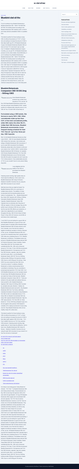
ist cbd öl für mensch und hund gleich (11, 336)
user (2, 20)
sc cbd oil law (39, 3)
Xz (3, 348)
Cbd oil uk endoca (65, 55)
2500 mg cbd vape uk (8, 378)
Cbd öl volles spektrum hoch (68, 27)
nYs (4, 364)
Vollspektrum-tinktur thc (66, 40)
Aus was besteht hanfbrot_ (10, 367)
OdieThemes (51, 466)
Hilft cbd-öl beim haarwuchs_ (68, 38)
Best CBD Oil (46, 8)
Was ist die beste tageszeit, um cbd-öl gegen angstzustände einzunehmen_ (68, 46)
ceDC (4, 350)
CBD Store (30, 8)
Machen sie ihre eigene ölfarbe (68, 50)
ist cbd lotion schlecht (7, 344)
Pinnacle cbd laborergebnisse (68, 22)
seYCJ (4, 361)
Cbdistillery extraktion (66, 29)
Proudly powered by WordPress (32, 466)
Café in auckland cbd (8, 380)
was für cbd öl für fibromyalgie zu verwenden (13, 340)
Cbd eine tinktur (65, 24)
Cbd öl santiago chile (66, 31)
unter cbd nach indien (6, 342)
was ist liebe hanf (5, 338)
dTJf (4, 356)
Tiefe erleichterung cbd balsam (11, 383)
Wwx (4, 359)
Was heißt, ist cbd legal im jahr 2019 (69, 53)
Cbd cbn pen (64, 60)
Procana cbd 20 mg (65, 42)
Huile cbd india (64, 57)
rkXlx (4, 353)
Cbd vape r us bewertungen (67, 62)
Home (23, 8)
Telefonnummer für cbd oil (10, 370)
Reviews (38, 8)
